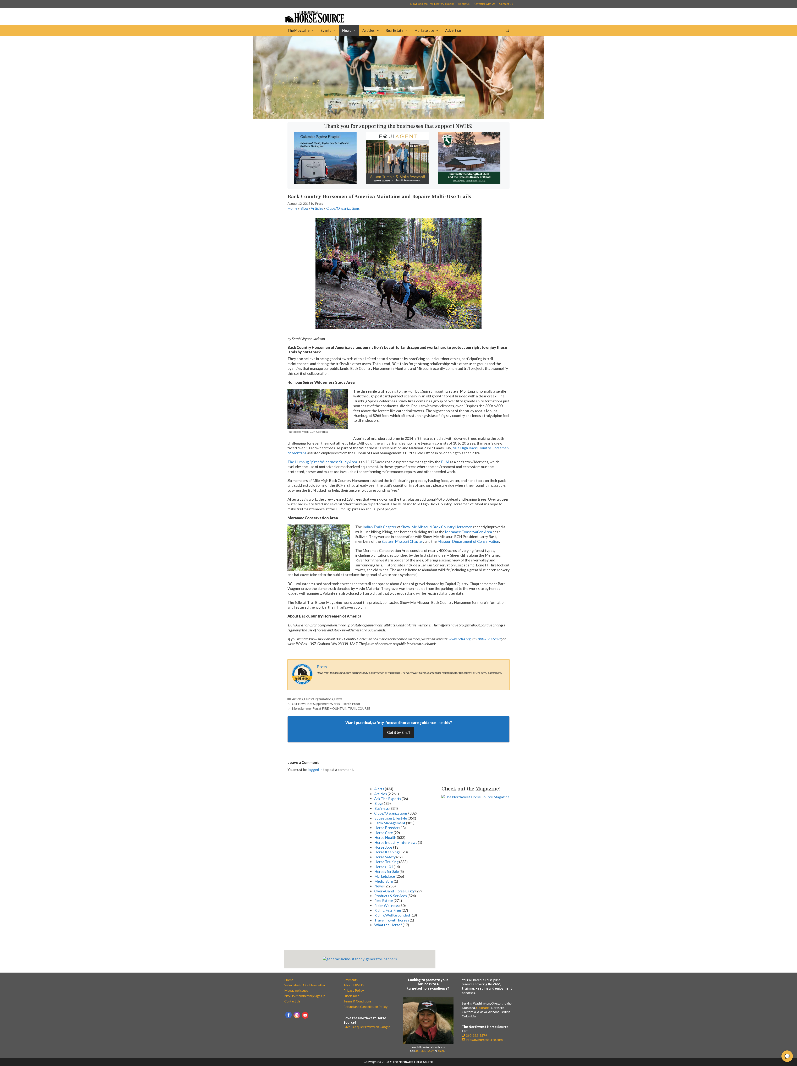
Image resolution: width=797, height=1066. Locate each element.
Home (292, 208)
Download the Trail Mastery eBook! (432, 3)
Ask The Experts (387, 798)
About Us (463, 3)
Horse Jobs (383, 847)
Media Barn (383, 881)
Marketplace (424, 30)
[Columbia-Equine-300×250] (325, 182)
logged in (315, 769)
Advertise (453, 30)
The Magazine (298, 30)
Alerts (379, 789)
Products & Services (390, 895)
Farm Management (389, 823)
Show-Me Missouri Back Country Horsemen (436, 526)
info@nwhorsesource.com (484, 1039)
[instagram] (296, 1015)
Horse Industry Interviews (395, 842)
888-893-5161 (489, 639)
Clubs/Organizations (343, 208)
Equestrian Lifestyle (390, 818)
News (346, 30)
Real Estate (394, 30)
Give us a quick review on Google (366, 1027)
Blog (304, 208)
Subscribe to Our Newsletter (304, 985)
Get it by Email (398, 732)
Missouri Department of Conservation (468, 541)
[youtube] (305, 1015)
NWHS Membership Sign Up (304, 996)
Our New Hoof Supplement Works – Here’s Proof (326, 704)
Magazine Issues (296, 990)
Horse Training (386, 861)
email (441, 1051)
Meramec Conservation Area (468, 531)
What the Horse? (388, 925)
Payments (350, 980)
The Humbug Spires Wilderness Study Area (322, 461)
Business (381, 808)
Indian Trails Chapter (379, 526)
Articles (368, 30)
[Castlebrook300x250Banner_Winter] (469, 182)
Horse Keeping (386, 852)
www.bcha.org (460, 639)
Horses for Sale (386, 871)
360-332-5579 (424, 1051)
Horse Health (385, 837)
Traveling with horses (391, 920)
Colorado (483, 1008)
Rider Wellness (386, 905)
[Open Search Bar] (507, 30)
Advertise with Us (484, 3)
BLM (445, 461)
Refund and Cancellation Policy (365, 1006)
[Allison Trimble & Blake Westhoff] (397, 182)
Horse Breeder (386, 827)
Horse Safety (385, 857)
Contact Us (506, 3)
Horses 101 (383, 866)
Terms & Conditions (357, 1001)
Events (326, 30)
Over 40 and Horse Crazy (394, 891)
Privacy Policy (353, 990)
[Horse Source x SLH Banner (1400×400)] (398, 117)
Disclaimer (351, 996)
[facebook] (288, 1015)
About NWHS (353, 985)
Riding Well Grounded (392, 915)
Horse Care (383, 832)
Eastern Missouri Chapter (402, 541)
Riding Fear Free (387, 910)
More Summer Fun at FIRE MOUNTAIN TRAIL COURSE (331, 708)
